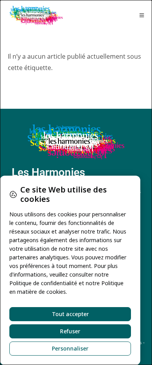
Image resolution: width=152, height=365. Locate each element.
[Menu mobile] (142, 15)
